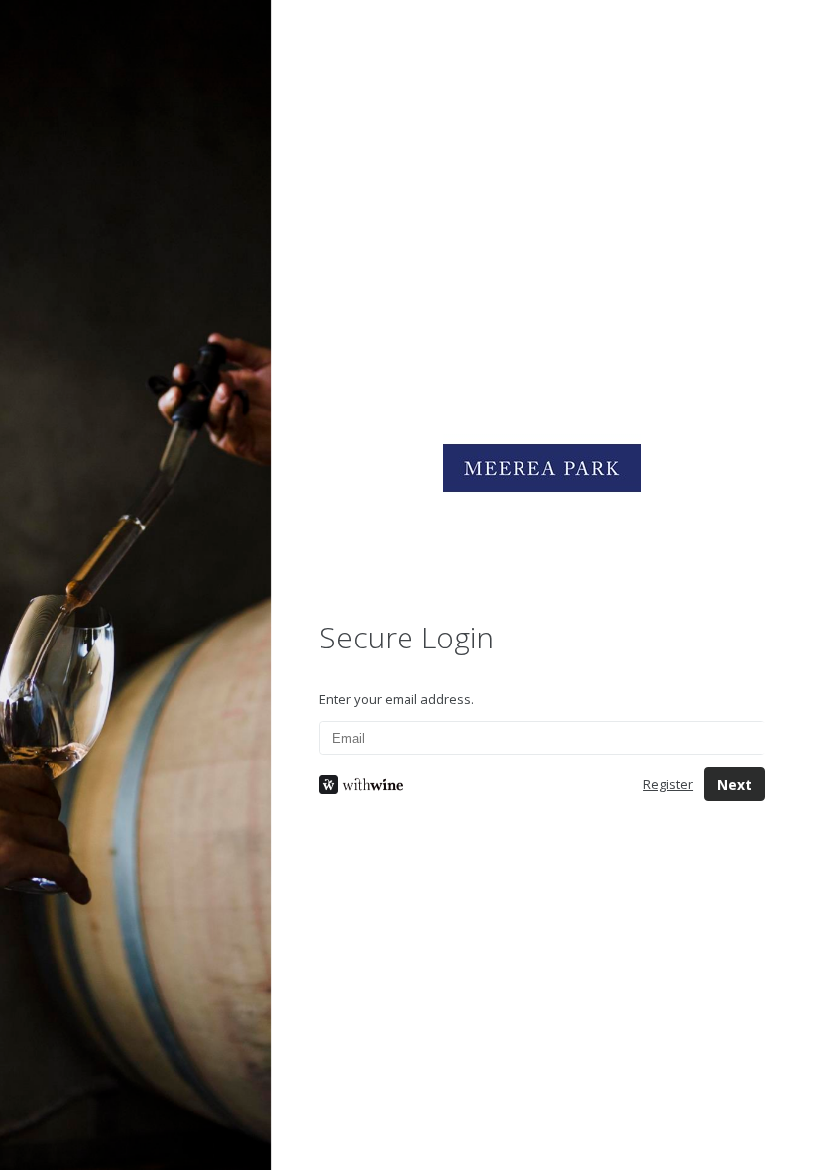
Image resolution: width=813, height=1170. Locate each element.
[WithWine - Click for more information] (466, 784)
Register (668, 784)
